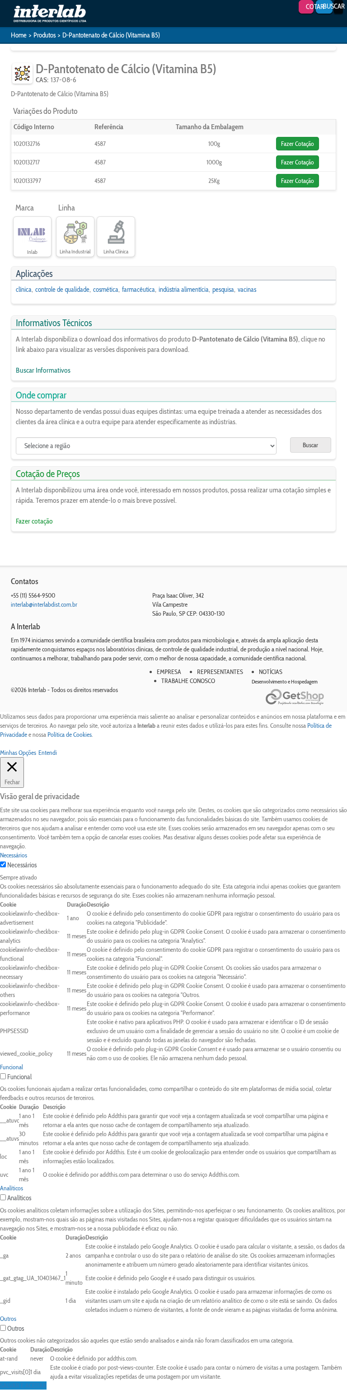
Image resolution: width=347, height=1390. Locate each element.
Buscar (310, 445)
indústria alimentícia (184, 289)
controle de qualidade (62, 289)
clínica (24, 289)
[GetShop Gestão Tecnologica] (301, 697)
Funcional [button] (11, 1067)
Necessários (22, 865)
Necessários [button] (13, 855)
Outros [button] (8, 1319)
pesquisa (223, 289)
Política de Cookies (69, 734)
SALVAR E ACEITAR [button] (23, 1385)
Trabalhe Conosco (188, 681)
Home (19, 35)
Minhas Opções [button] (18, 753)
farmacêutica (138, 289)
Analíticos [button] (11, 1188)
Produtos (44, 35)
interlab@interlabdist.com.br (44, 604)
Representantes (220, 672)
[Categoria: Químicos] (22, 73)
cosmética (105, 289)
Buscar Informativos (43, 370)
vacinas (247, 289)
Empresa (169, 672)
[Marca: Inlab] (32, 232)
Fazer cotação (34, 521)
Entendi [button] (47, 753)
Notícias (270, 672)
